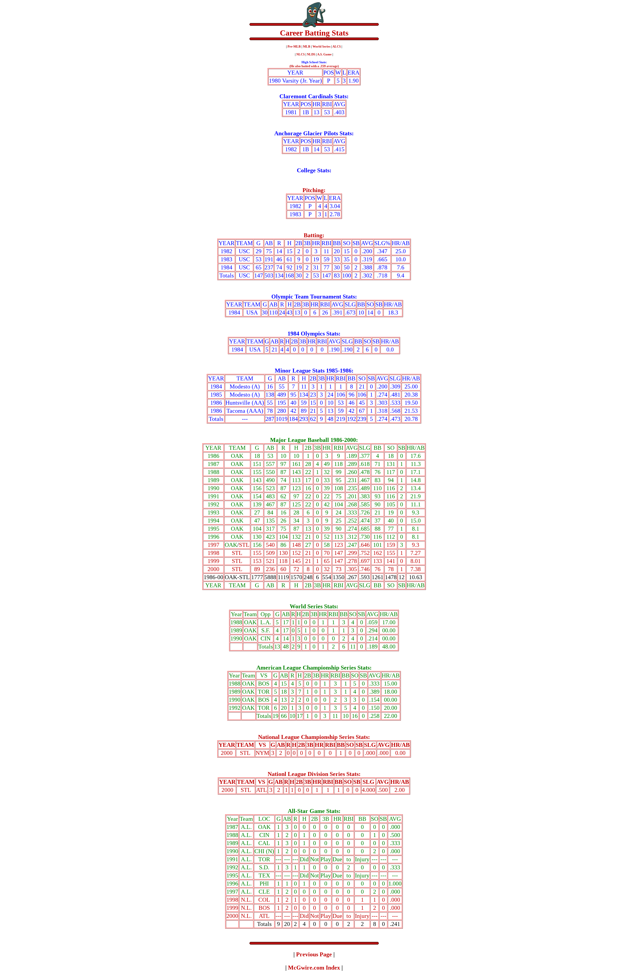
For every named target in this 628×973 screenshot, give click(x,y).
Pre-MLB (294, 46)
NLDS (311, 54)
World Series (321, 46)
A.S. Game (324, 54)
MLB (306, 46)
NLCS (300, 54)
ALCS (336, 46)
